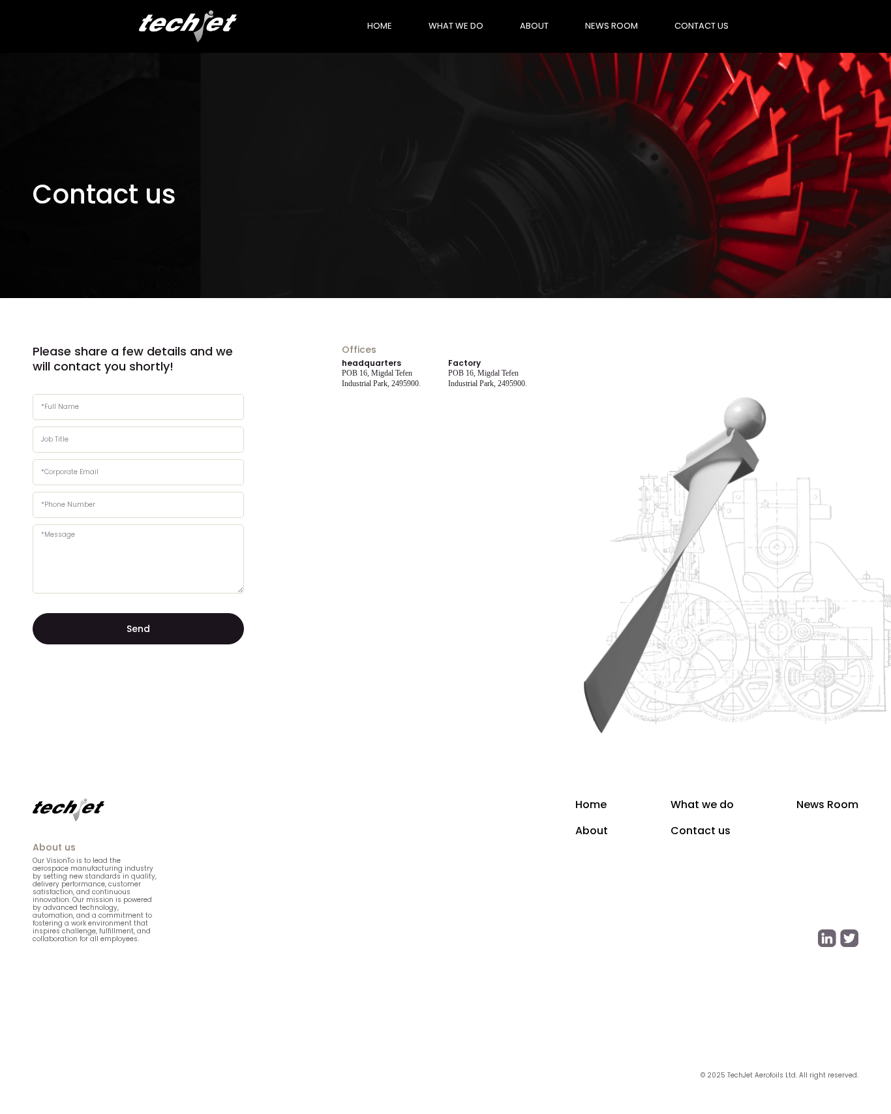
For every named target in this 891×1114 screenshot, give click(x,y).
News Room (827, 805)
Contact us (701, 26)
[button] (379, 26)
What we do (702, 805)
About (591, 831)
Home (591, 805)
